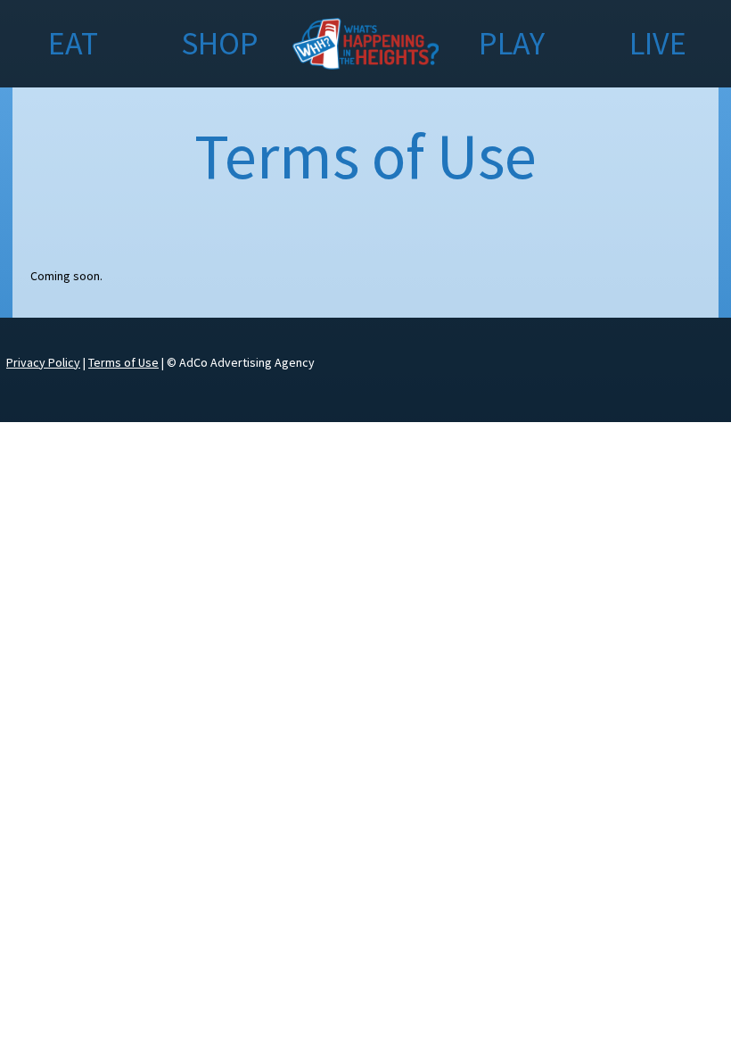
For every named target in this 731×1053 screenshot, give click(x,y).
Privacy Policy (43, 362)
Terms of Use (123, 362)
